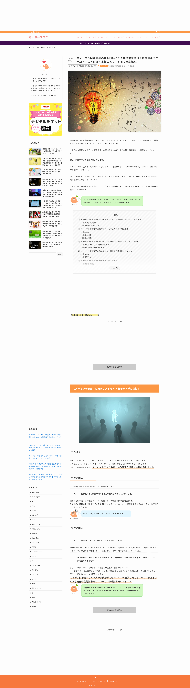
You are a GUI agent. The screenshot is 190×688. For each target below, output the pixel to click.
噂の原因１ (88, 235)
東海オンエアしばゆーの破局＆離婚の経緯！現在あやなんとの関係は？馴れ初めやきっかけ (45, 437)
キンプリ (35, 570)
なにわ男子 (36, 565)
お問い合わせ (113, 681)
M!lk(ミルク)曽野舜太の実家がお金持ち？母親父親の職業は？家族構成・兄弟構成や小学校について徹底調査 (45, 466)
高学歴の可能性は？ (91, 225)
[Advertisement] (66, 15)
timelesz (35, 542)
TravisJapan (37, 552)
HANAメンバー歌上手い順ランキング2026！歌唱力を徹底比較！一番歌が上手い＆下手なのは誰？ (45, 447)
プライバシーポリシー (98, 681)
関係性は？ (88, 257)
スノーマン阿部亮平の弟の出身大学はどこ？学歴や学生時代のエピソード (110, 219)
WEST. (34, 556)
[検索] (159, 32)
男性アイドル (36, 602)
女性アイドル (36, 588)
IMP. (33, 501)
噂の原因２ (88, 238)
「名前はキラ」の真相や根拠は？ (96, 244)
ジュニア (35, 574)
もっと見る (114, 268)
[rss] (156, 32)
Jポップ (34, 510)
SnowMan (104, 66)
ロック (34, 579)
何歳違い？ (88, 254)
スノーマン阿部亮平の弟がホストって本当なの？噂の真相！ (105, 229)
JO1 (33, 506)
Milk (33, 520)
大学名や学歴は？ (90, 222)
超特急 (34, 606)
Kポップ (35, 515)
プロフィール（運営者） (80, 681)
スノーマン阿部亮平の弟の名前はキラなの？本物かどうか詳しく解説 (109, 241)
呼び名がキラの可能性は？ (94, 247)
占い (33, 584)
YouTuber (35, 561)
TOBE (34, 547)
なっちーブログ (38, 37)
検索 (59, 254)
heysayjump (37, 497)
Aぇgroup (35, 492)
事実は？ (87, 232)
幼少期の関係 (89, 264)
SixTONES (36, 533)
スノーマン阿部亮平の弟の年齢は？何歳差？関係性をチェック (106, 251)
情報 (33, 597)
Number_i (36, 524)
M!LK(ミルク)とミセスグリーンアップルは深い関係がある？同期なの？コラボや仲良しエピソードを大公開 (45, 476)
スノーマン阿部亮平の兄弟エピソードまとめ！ (99, 260)
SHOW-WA (36, 529)
